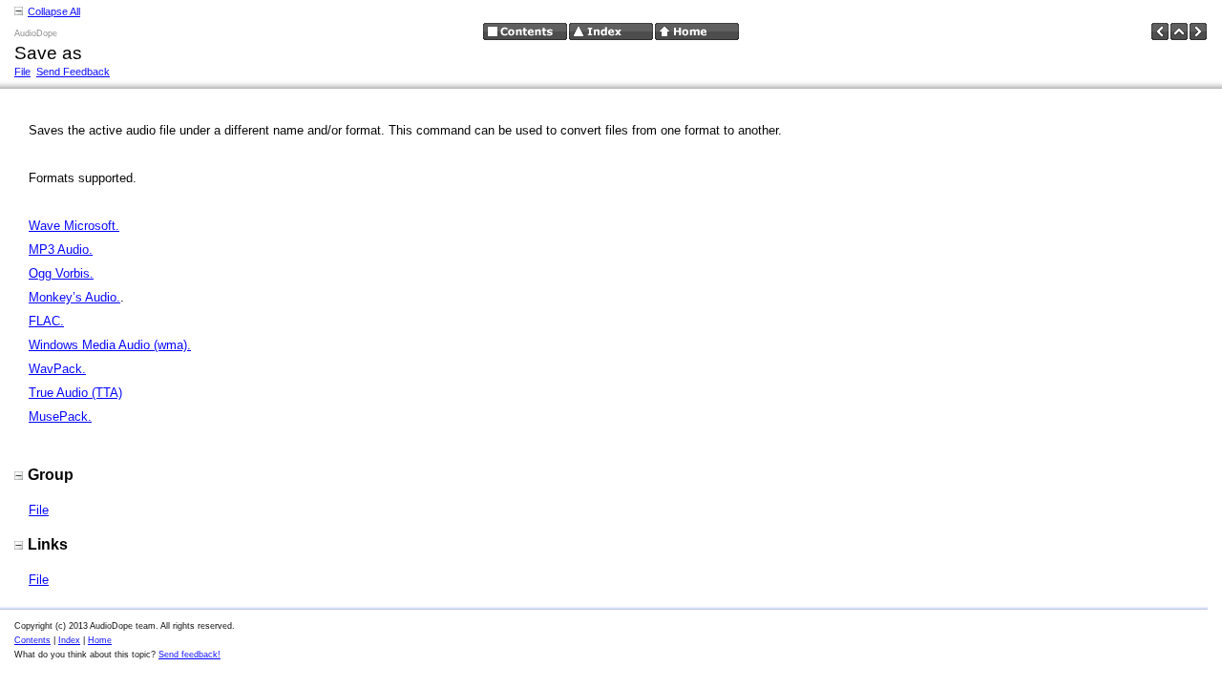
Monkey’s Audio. (74, 297)
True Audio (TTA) (75, 392)
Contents (32, 640)
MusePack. (60, 416)
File (22, 71)
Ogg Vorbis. (61, 273)
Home (100, 640)
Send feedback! (189, 654)
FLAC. (46, 321)
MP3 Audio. (61, 249)
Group (51, 475)
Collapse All (54, 11)
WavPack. (57, 369)
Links (48, 544)
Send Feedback (73, 71)
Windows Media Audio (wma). (110, 345)
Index (69, 640)
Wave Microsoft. (74, 226)
